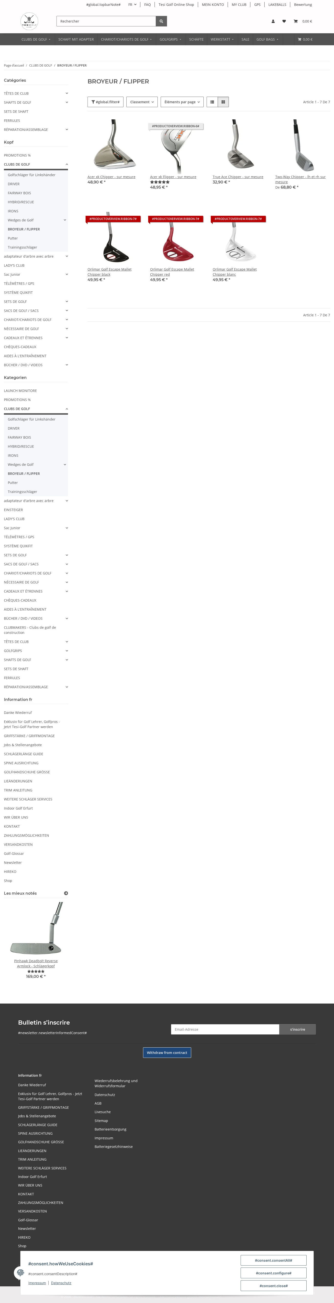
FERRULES (12, 120)
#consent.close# (274, 1286)
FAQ (147, 4)
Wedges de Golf (20, 220)
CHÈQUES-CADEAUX (20, 346)
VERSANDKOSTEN (18, 844)
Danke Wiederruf (18, 712)
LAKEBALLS (277, 4)
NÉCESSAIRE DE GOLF (21, 328)
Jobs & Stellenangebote (23, 745)
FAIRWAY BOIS (19, 193)
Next (56, 944)
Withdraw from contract (167, 1052)
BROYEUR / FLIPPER (24, 229)
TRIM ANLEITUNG (18, 790)
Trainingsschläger (22, 247)
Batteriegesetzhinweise (114, 1146)
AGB (98, 1103)
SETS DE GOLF (15, 301)
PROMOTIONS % (17, 155)
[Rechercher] (161, 21)
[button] (273, 21)
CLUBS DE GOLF (17, 164)
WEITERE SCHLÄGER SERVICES (28, 799)
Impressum (37, 1283)
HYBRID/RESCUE (21, 202)
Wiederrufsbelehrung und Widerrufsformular (116, 1083)
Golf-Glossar (14, 853)
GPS (257, 4)
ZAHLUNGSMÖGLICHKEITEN (26, 835)
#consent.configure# (273, 1273)
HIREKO (10, 871)
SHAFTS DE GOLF (17, 102)
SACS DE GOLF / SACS (21, 310)
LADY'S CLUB (14, 265)
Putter (13, 238)
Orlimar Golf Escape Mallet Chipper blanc (235, 272)
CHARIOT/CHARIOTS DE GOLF (27, 319)
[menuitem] (36, 39)
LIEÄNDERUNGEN (18, 781)
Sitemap (101, 1120)
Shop (8, 880)
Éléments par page (180, 102)
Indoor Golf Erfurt (18, 808)
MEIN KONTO (213, 4)
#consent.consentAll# (273, 1260)
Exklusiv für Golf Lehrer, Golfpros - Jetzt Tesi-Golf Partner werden (32, 724)
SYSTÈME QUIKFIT (18, 292)
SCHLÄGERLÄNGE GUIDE (23, 754)
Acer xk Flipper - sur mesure (173, 176)
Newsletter (13, 862)
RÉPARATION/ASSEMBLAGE (26, 129)
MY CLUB (239, 4)
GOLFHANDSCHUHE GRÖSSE (27, 772)
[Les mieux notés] (66, 893)
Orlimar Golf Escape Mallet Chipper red (172, 272)
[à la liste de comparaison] (309, 127)
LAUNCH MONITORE (20, 390)
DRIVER (14, 184)
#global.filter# (107, 102)
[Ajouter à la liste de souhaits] (321, 127)
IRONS (13, 211)
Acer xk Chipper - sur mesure (111, 176)
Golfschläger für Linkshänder (32, 174)
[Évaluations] (160, 182)
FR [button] (130, 4)
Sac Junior (12, 274)
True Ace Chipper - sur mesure (238, 176)
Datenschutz (61, 1283)
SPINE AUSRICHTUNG (21, 763)
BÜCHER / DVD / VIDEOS (23, 365)
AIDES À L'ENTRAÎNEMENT (25, 356)
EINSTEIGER (13, 509)
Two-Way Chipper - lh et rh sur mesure (300, 179)
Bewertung (303, 4)
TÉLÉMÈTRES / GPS (19, 283)
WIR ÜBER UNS (16, 817)
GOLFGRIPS (13, 650)
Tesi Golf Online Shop (176, 4)
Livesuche (103, 1111)
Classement (140, 102)
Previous (16, 944)
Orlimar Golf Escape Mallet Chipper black (110, 272)
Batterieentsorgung (110, 1129)
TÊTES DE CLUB (16, 93)
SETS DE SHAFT (16, 111)
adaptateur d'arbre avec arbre (29, 256)
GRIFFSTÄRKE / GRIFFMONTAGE (29, 735)
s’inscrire (297, 1029)
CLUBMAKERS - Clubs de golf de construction (30, 630)
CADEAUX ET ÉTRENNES (23, 337)
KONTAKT (12, 826)
